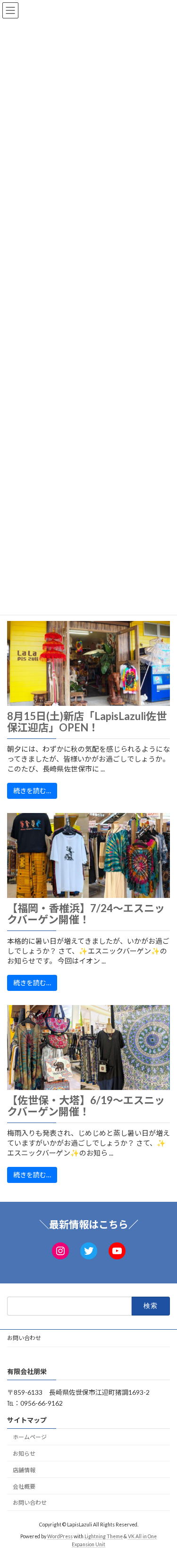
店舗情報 (24, 1469)
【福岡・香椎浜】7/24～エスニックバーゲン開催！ (86, 914)
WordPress (60, 1536)
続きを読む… (32, 791)
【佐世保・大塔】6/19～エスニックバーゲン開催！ (86, 1106)
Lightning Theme (103, 1536)
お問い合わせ (24, 1337)
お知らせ (24, 1453)
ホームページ (30, 1437)
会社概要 (24, 1486)
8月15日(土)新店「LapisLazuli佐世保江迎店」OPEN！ (87, 722)
